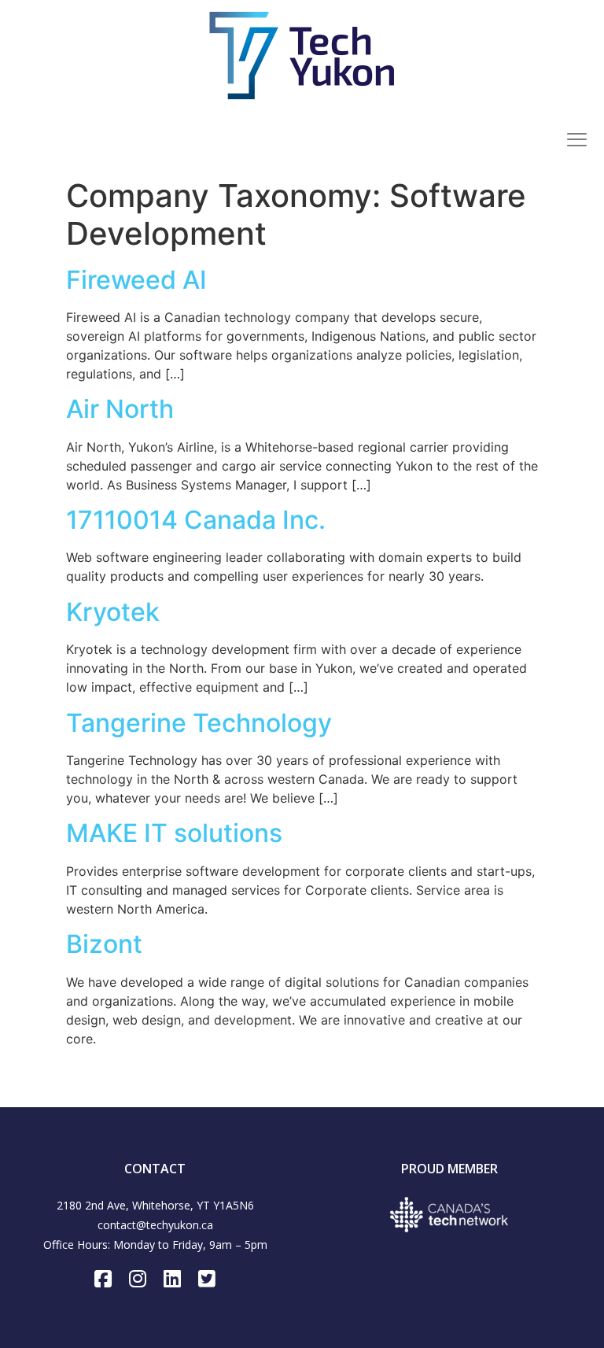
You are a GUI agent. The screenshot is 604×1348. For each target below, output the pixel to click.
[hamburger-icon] (576, 141)
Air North (120, 408)
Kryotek (113, 611)
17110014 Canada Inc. (196, 519)
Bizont (104, 944)
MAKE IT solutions (174, 833)
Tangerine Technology (199, 722)
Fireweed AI (136, 279)
